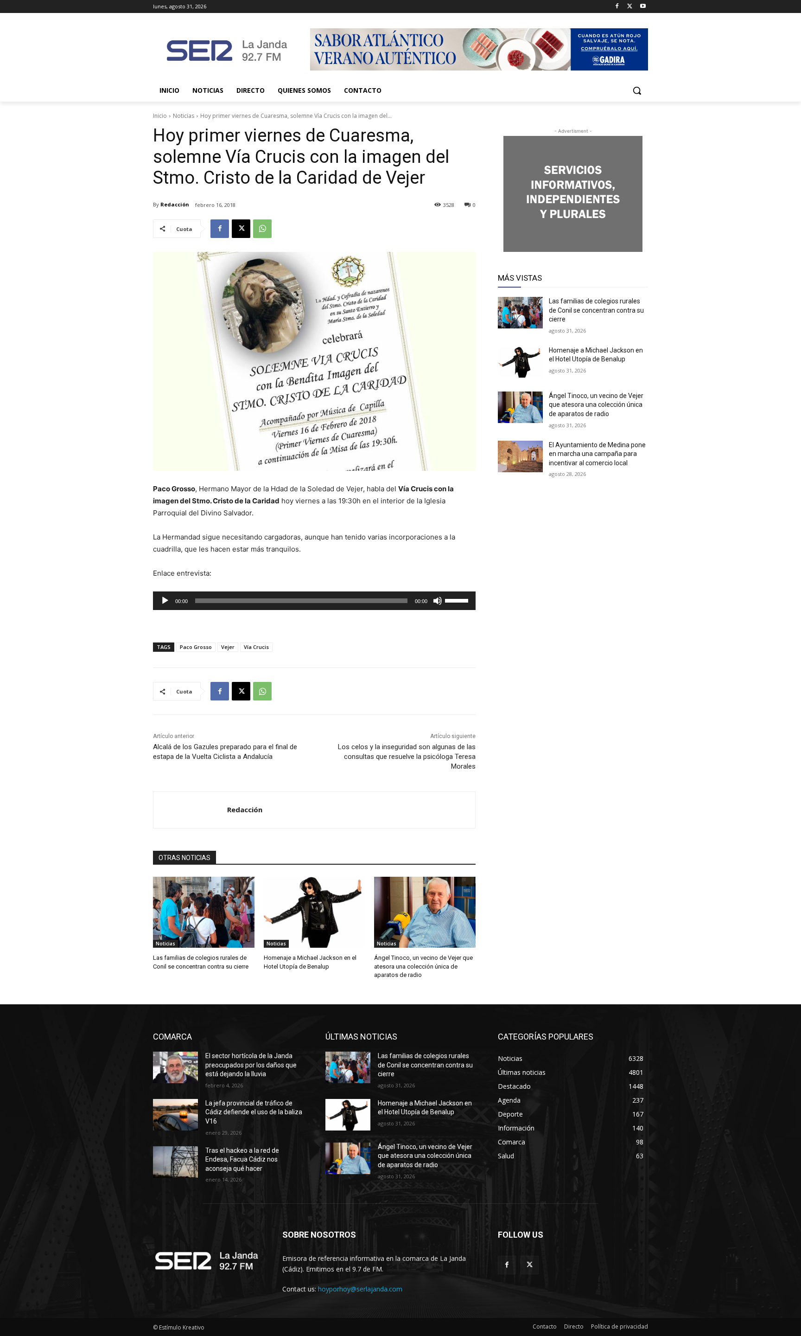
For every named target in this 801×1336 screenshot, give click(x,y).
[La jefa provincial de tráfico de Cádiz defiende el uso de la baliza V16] (175, 1114)
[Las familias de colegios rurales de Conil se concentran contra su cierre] (203, 912)
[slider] (458, 599)
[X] (629, 6)
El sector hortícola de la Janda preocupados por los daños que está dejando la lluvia (251, 1065)
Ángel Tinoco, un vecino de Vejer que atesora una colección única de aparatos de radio (423, 966)
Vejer (228, 646)
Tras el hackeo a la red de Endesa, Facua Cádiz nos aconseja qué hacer (242, 1159)
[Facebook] (617, 6)
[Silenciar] (437, 600)
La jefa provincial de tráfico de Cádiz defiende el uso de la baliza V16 (253, 1112)
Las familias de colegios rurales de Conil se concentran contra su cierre (596, 310)
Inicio (160, 116)
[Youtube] (642, 6)
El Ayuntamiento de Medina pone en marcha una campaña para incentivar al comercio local (597, 454)
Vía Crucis (256, 646)
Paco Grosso (196, 646)
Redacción (174, 204)
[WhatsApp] (262, 228)
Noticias (183, 116)
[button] (637, 90)
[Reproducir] (165, 600)
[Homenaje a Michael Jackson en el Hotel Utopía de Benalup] (314, 912)
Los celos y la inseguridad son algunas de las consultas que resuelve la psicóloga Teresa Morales (407, 757)
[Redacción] (190, 810)
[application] (314, 600)
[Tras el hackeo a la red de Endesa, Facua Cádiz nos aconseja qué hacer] (175, 1162)
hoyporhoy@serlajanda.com (360, 1289)
